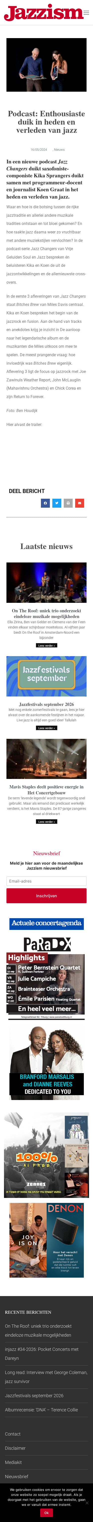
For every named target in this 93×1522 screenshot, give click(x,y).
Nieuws (59, 149)
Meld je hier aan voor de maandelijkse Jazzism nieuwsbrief (46, 866)
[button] (45, 503)
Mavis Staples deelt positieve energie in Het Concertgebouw (46, 789)
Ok (46, 1513)
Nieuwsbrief (16, 1476)
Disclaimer (15, 1448)
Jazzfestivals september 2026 (46, 704)
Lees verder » (46, 645)
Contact (13, 1434)
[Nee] (86, 1502)
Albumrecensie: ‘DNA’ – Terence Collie (41, 1409)
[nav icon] (86, 12)
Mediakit (13, 1462)
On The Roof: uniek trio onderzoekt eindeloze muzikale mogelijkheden (46, 613)
